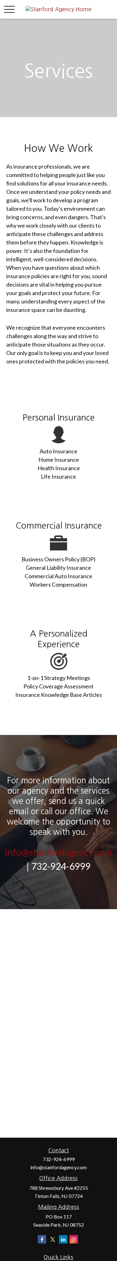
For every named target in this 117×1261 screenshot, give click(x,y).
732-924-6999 (59, 1159)
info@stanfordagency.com (58, 852)
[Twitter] (52, 1239)
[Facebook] (42, 1239)
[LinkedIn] (63, 1239)
